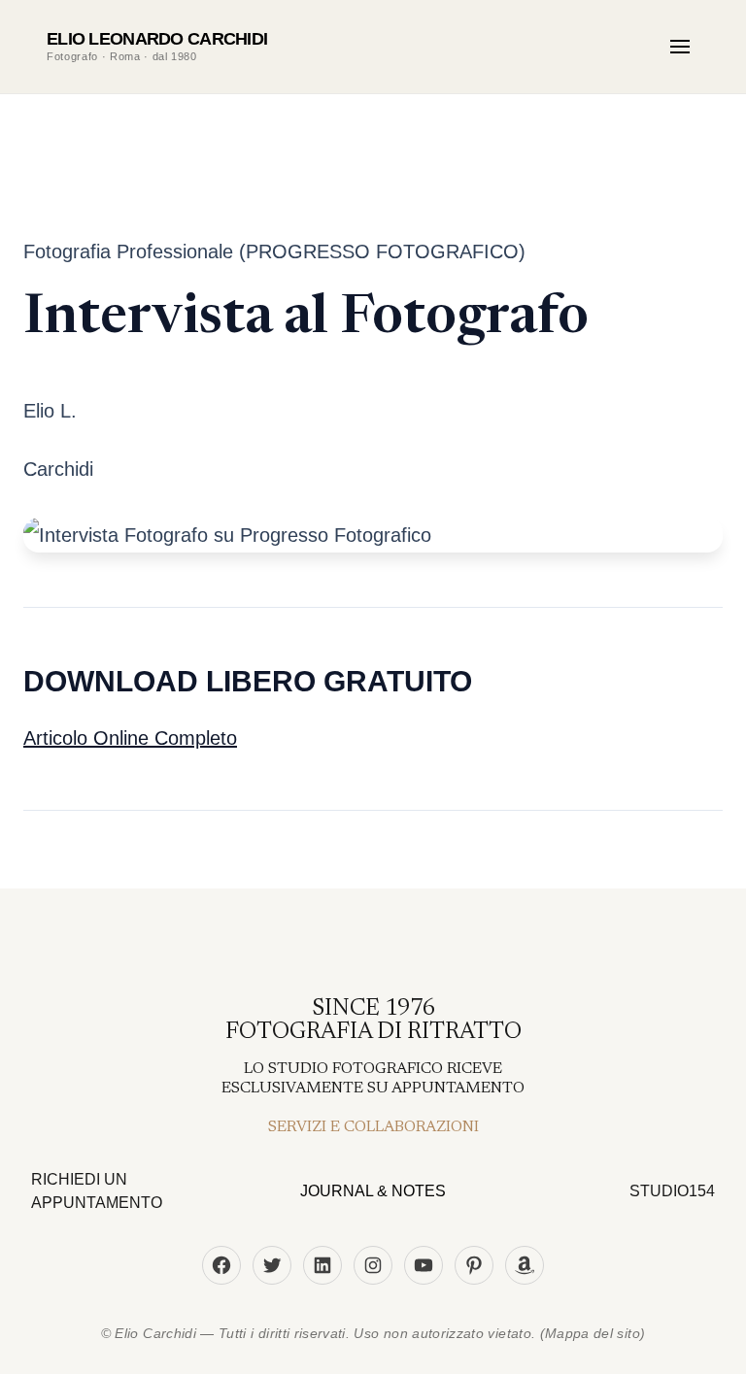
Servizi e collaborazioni (373, 1127)
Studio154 (672, 1191)
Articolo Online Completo (130, 738)
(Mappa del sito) (593, 1333)
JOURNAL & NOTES (373, 1191)
